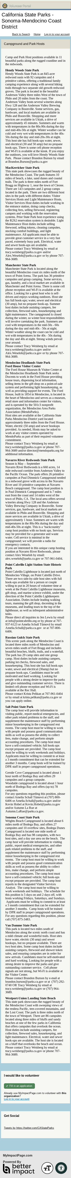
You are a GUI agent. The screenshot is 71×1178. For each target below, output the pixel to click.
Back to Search (21, 34)
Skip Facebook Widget (17, 1133)
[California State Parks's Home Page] (35, 6)
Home (37, 34)
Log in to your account (57, 34)
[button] (47, 1168)
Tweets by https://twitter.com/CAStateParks (29, 1127)
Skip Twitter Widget (15, 1125)
